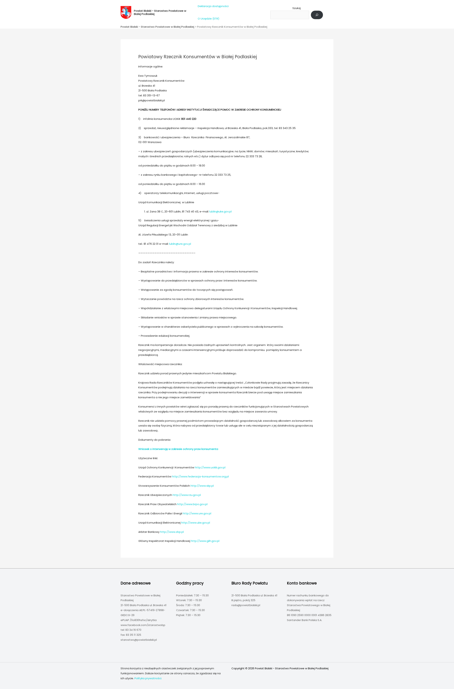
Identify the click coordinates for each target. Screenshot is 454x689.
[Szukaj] (317, 15)
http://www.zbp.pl (172, 532)
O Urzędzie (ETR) (208, 18)
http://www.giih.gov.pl (205, 541)
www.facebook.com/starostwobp (143, 625)
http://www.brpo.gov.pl (192, 504)
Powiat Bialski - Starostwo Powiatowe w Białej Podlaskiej (160, 12)
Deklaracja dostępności (213, 6)
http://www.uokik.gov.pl (210, 467)
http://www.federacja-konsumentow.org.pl (200, 476)
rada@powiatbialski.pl (245, 605)
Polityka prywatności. (148, 678)
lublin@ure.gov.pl (180, 244)
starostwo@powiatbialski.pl (139, 640)
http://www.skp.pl (202, 486)
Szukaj (296, 8)
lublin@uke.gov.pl (220, 211)
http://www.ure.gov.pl (197, 513)
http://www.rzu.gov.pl (187, 495)
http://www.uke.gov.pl (195, 522)
